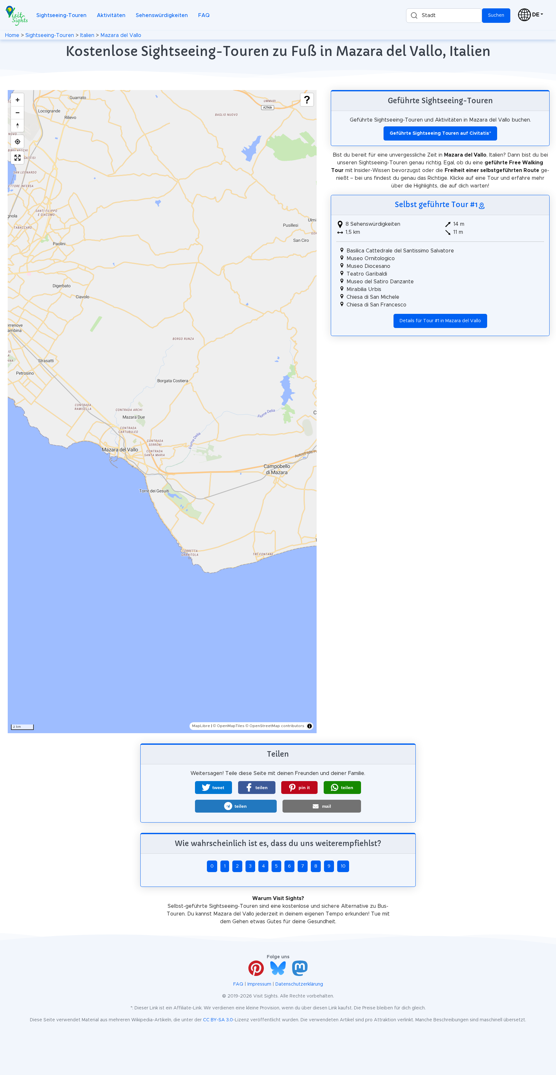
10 (343, 866)
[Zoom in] (17, 99)
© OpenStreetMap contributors (275, 726)
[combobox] (444, 15)
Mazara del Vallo (120, 35)
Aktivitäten (111, 15)
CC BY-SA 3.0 (218, 1020)
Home (12, 35)
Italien (87, 35)
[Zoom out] (17, 112)
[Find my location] (17, 141)
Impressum (259, 984)
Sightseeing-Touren (61, 15)
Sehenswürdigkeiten (162, 15)
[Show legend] (307, 99)
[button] (213, 787)
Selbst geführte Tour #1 (436, 204)
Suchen (496, 15)
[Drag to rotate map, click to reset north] (17, 125)
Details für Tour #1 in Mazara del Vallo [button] (440, 321)
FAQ (203, 15)
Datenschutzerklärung (299, 984)
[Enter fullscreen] (17, 157)
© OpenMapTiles (229, 726)
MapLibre (201, 726)
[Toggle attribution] (309, 726)
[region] (162, 411)
